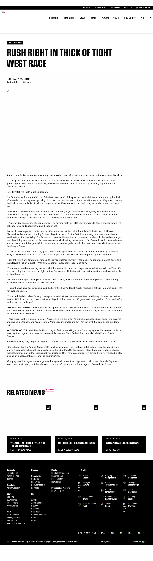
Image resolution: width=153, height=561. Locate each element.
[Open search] (150, 17)
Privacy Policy (105, 542)
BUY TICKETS (93, 3)
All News (49, 389)
